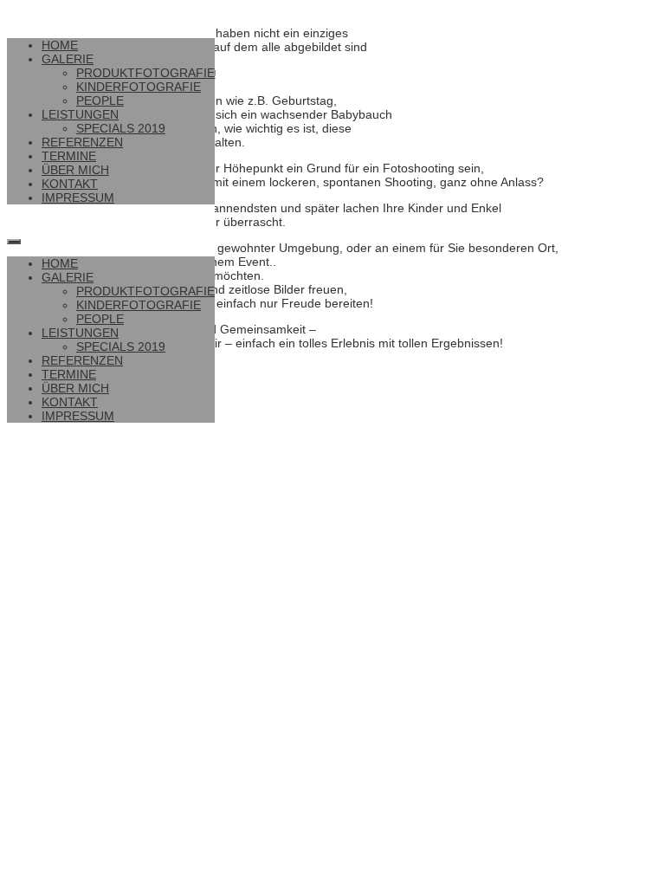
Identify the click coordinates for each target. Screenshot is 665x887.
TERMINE (69, 156)
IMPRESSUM (78, 197)
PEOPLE (100, 100)
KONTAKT (70, 184)
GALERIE (68, 59)
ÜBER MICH (75, 170)
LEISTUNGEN (80, 114)
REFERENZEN (82, 142)
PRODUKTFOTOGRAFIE (145, 73)
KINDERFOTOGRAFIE (138, 87)
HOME (60, 45)
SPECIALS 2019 (120, 128)
